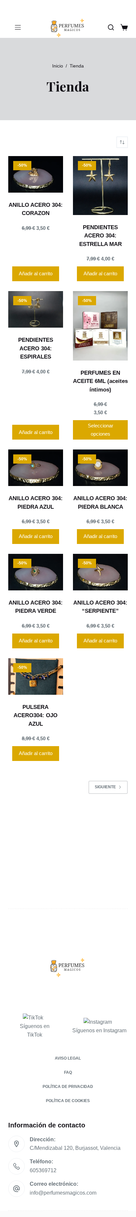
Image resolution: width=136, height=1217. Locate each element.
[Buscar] (111, 27)
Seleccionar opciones (100, 430)
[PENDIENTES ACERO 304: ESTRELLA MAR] (100, 185)
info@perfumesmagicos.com (63, 1193)
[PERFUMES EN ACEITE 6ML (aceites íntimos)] (100, 326)
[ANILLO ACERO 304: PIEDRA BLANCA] (100, 467)
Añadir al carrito (35, 273)
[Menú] (18, 27)
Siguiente (105, 787)
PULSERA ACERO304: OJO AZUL (35, 715)
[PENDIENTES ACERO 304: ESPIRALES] (35, 309)
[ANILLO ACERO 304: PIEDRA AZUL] (35, 467)
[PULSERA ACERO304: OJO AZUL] (35, 676)
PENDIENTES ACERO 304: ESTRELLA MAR (100, 235)
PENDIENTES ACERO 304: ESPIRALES (35, 348)
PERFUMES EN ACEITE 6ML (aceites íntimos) (100, 381)
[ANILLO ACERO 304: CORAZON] (35, 174)
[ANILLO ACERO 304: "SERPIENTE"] (100, 572)
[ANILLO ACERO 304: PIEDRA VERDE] (35, 572)
